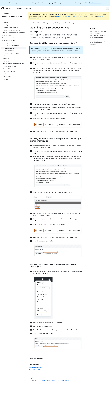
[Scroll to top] (106, 402)
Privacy (48, 380)
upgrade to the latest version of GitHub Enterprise (69, 16)
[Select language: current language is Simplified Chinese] (107, 8)
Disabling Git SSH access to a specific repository (52, 43)
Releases (5, 79)
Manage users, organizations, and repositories (56, 23)
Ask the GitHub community (38, 367)
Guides (5, 74)
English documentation (95, 3)
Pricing (57, 380)
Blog (71, 380)
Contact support (35, 369)
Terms (43, 380)
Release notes (7, 76)
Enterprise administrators (12, 16)
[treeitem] (13, 22)
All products (6, 13)
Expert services (65, 380)
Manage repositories (75, 23)
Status (53, 380)
